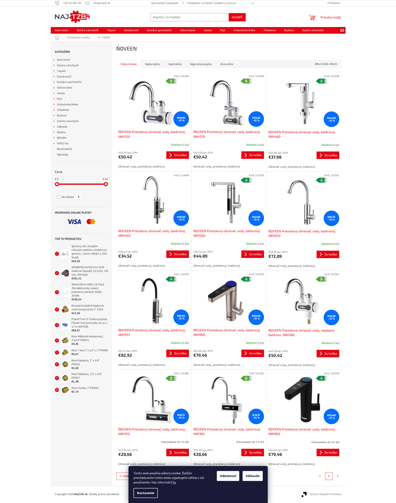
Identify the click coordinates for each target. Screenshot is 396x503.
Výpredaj (62, 155)
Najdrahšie (175, 64)
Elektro (61, 132)
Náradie (62, 138)
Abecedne (226, 64)
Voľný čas (63, 143)
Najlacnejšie (152, 64)
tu (174, 482)
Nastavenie (145, 493)
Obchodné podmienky (165, 3)
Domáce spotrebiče (69, 82)
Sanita (61, 93)
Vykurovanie (64, 88)
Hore (126, 476)
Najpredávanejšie (201, 64)
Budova (61, 115)
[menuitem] (61, 30)
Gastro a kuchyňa (67, 121)
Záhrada (62, 127)
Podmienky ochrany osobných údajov (211, 3)
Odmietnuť (228, 476)
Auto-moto (63, 60)
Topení (61, 71)
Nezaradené (64, 149)
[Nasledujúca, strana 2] (329, 476)
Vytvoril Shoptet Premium (325, 494)
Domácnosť (64, 77)
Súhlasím (253, 476)
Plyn (59, 99)
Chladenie (63, 110)
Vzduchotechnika (67, 104)
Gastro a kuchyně (68, 65)
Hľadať (237, 17)
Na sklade (70, 197)
